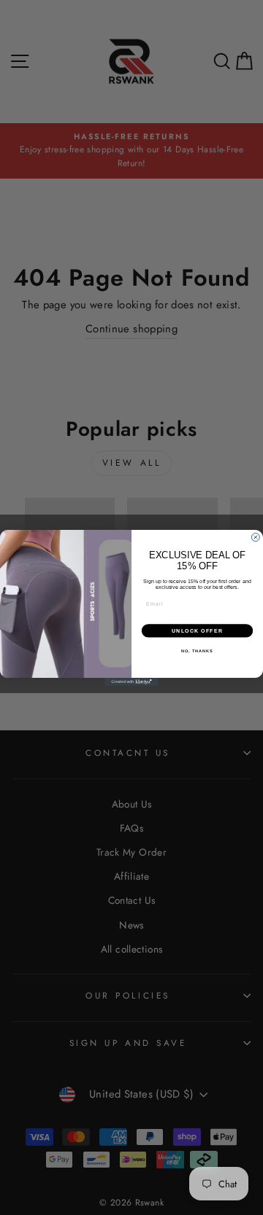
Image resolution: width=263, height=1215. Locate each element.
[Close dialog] (255, 537)
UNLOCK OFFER (198, 630)
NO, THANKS (197, 651)
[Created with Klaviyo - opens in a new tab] (131, 682)
